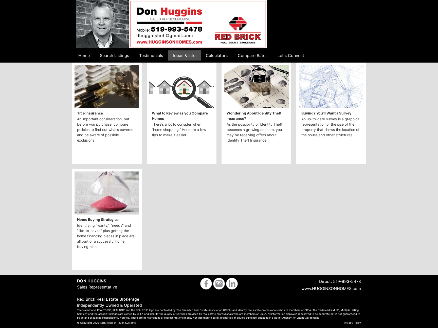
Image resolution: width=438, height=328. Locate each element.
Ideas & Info (184, 55)
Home (84, 55)
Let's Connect (291, 55)
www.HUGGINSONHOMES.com (331, 288)
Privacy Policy (352, 322)
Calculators (217, 55)
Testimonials (151, 55)
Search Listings (114, 55)
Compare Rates (252, 55)
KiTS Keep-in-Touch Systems (118, 322)
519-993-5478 (347, 281)
